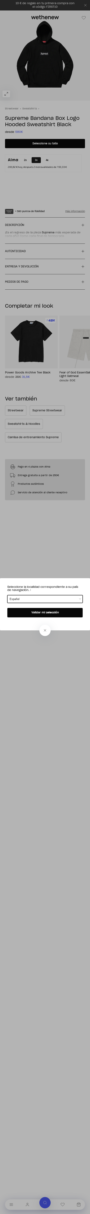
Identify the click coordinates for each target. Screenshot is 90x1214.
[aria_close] (45, 630)
